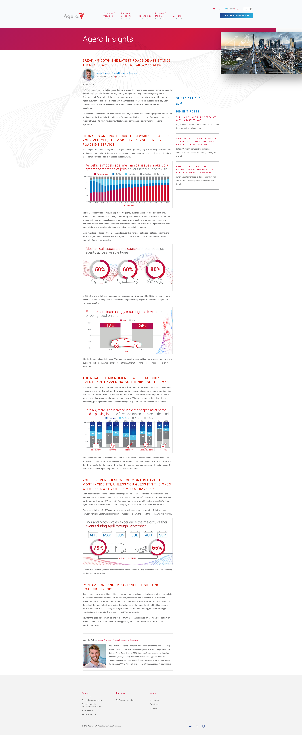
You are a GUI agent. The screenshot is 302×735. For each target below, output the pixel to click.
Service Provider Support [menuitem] (92, 700)
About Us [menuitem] (217, 9)
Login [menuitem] (236, 9)
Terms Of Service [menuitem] (89, 714)
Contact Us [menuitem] (154, 700)
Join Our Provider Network (236, 15)
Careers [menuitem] (153, 708)
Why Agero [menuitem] (154, 704)
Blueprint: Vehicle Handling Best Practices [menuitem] (91, 705)
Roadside (90, 84)
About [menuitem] (153, 693)
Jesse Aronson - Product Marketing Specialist (118, 640)
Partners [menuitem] (121, 693)
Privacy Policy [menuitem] (87, 710)
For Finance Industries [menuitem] (125, 700)
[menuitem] (110, 15)
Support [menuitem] (86, 693)
